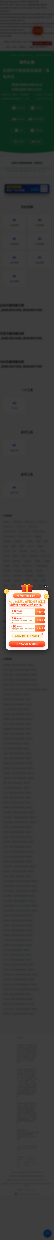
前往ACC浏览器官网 (27, 643)
